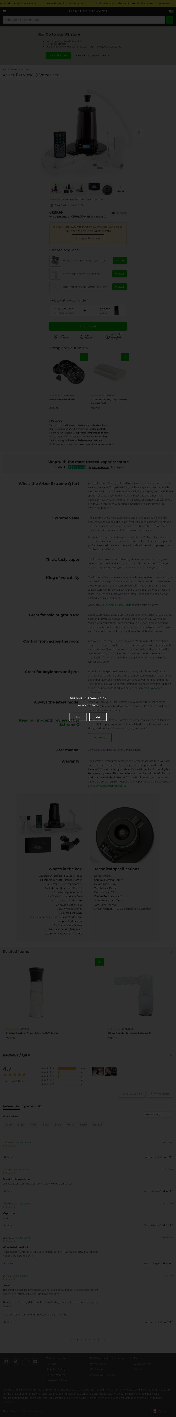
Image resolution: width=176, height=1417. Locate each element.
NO (78, 716)
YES (98, 716)
